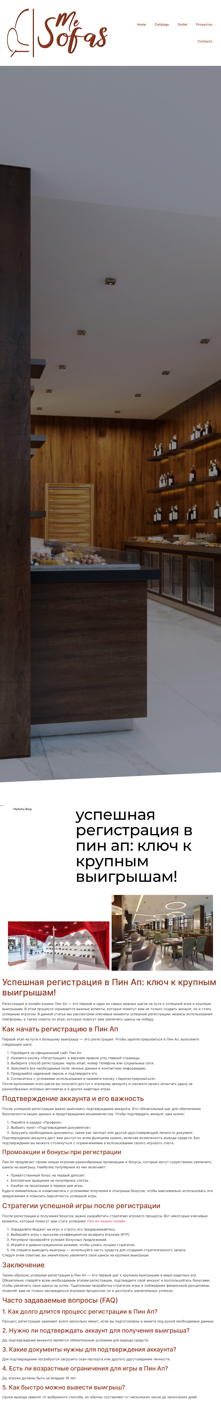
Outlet (183, 24)
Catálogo (162, 24)
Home (141, 24)
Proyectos (204, 24)
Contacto (205, 41)
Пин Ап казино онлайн (106, 1221)
